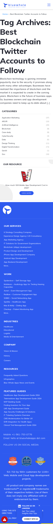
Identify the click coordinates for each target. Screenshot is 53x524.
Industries (11, 321)
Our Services (12, 225)
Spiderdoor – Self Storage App (17, 280)
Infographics (9, 379)
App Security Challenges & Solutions (19, 412)
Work (7, 274)
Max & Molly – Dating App (15, 305)
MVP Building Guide (12, 402)
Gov (3, 154)
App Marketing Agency (13, 240)
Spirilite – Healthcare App (15, 302)
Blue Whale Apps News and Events (19, 383)
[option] (26, 179)
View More (26, 193)
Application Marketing (10, 118)
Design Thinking (8, 143)
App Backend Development (15, 262)
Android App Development (15, 258)
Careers (7, 360)
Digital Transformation (10, 147)
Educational (9, 330)
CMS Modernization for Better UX (18, 418)
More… (6, 266)
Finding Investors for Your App (17, 405)
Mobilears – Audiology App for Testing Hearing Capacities (24, 285)
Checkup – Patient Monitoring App (18, 309)
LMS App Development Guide (16, 408)
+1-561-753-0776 (22, 434)
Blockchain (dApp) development (17, 247)
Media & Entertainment (14, 337)
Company (10, 344)
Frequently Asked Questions (16, 375)
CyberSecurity (7, 136)
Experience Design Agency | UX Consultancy (23, 236)
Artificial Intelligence (10, 125)
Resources (11, 368)
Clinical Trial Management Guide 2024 (20, 425)
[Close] (39, 505)
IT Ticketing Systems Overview (17, 415)
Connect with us (31, 519)
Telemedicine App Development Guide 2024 (22, 398)
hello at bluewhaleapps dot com (28, 438)
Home (5, 14)
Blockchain (6, 129)
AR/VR (4, 121)
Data (4, 140)
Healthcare (8, 327)
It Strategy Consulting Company (18, 232)
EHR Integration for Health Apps (18, 422)
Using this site (9, 511)
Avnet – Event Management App (18, 291)
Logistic (7, 333)
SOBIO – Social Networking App (17, 298)
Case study (6, 132)
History (7, 356)
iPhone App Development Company (19, 254)
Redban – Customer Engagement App (20, 294)
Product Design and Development (18, 251)
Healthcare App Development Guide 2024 (22, 395)
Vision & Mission (11, 351)
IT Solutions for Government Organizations (22, 243)
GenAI (4, 151)
